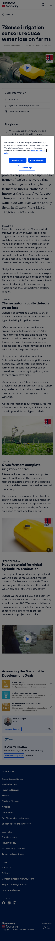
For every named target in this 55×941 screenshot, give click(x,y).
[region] (27, 155)
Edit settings (27, 168)
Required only (17, 160)
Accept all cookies (37, 160)
